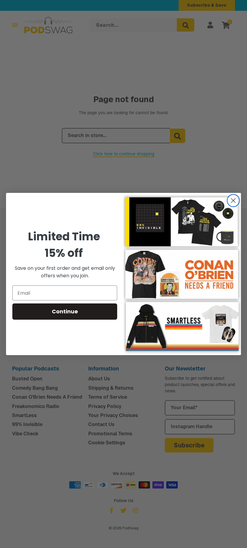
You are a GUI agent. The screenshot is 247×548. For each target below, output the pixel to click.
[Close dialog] (233, 200)
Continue (65, 311)
